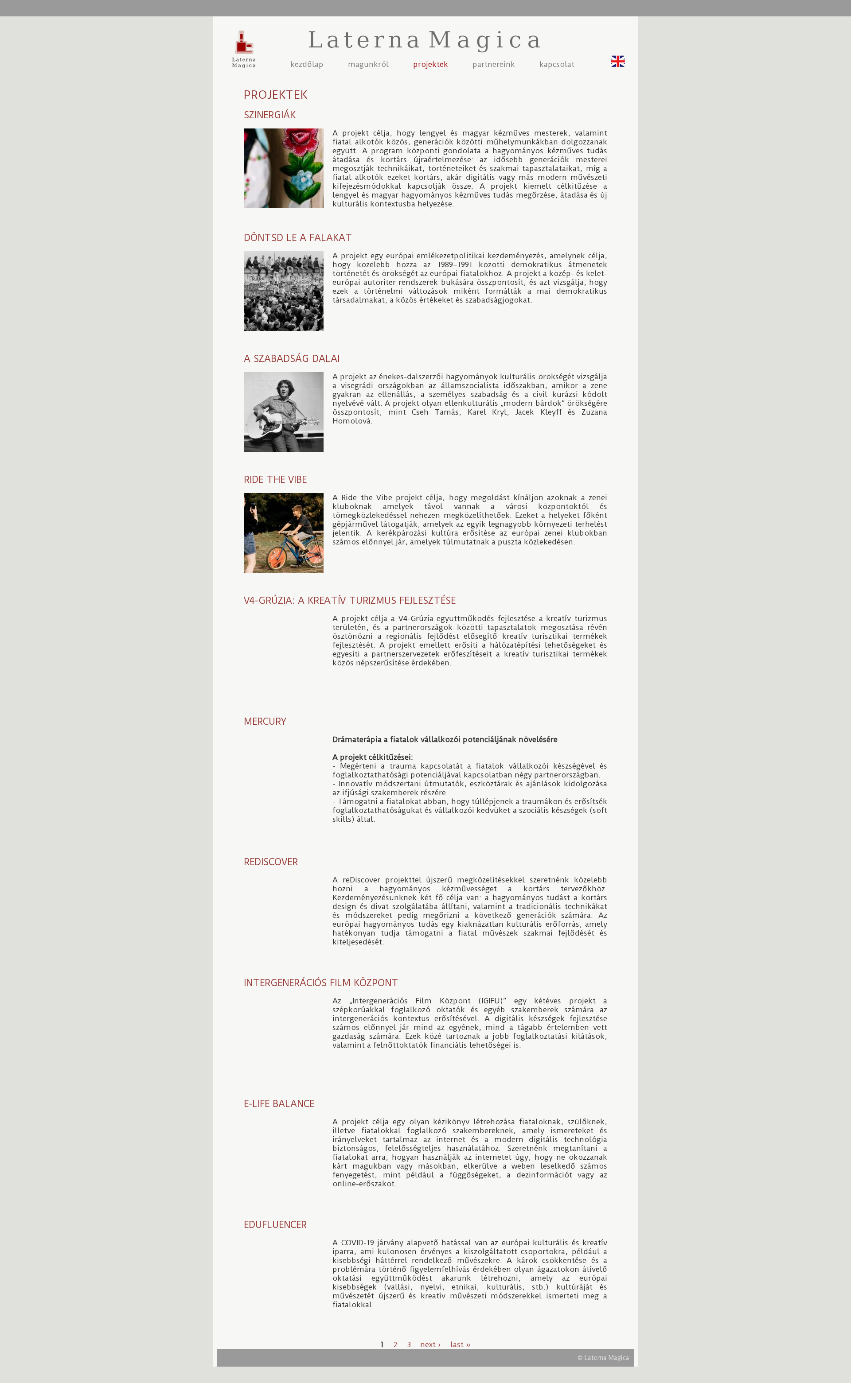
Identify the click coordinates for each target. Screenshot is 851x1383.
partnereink (493, 64)
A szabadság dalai (292, 358)
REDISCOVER (271, 861)
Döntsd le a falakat (298, 237)
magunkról (368, 64)
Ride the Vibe (275, 479)
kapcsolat (556, 64)
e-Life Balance (279, 1103)
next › (430, 1344)
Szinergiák (270, 114)
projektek (430, 64)
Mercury (265, 721)
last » (460, 1344)
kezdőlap (307, 64)
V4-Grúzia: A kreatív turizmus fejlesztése (350, 600)
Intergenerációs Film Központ (321, 982)
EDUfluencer (275, 1224)
